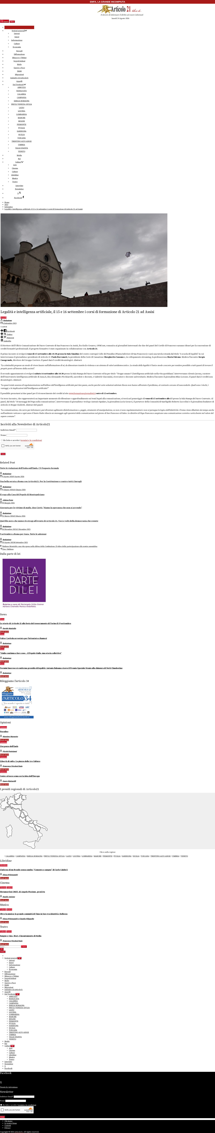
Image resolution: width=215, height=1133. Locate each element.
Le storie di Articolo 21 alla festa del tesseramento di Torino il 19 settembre (35, 623)
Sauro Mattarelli (9, 781)
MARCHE (21, 118)
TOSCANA (21, 138)
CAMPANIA (21, 97)
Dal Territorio (18, 85)
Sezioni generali (18, 31)
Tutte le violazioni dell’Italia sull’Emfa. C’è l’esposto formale (29, 468)
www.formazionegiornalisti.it (82, 393)
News (2, 619)
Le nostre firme (10, 1123)
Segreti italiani (19, 61)
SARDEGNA (21, 131)
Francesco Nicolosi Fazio (12, 766)
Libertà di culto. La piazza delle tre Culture (20, 761)
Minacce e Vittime (19, 58)
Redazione (7, 320)
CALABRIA (21, 94)
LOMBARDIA (21, 114)
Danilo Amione (9, 897)
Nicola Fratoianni (10, 751)
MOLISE (21, 121)
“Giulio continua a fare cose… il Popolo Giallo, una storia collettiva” (30, 653)
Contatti (7, 1125)
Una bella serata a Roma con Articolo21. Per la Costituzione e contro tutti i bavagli (41, 481)
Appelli (19, 81)
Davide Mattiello (9, 628)
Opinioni (3, 727)
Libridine (15, 175)
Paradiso (4, 732)
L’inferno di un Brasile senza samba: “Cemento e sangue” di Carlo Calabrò (34, 870)
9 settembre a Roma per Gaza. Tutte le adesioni (23, 534)
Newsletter (19, 189)
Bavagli (19, 51)
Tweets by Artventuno (9, 1087)
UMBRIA (21, 145)
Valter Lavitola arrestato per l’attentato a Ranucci (23, 638)
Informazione (16, 40)
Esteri (17, 37)
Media (19, 155)
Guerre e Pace (19, 68)
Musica (15, 178)
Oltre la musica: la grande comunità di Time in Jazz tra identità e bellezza (33, 914)
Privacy (7, 1128)
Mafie (19, 64)
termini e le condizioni (31, 440)
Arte (15, 165)
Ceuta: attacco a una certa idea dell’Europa (20, 776)
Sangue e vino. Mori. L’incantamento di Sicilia (20, 936)
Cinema (15, 168)
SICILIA (21, 134)
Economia (17, 47)
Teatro (15, 182)
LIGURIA (21, 111)
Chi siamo (8, 1121)
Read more (4, 632)
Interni (17, 33)
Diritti (19, 71)
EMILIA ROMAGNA (21, 101)
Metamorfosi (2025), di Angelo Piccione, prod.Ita (22, 892)
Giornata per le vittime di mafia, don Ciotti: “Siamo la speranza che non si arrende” (41, 507)
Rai (19, 159)
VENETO (21, 151)
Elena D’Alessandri (10, 875)
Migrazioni (19, 74)
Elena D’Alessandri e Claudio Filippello (18, 919)
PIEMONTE (21, 124)
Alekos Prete (8, 500)
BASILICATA (21, 91)
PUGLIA (21, 128)
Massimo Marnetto (10, 736)
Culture (17, 44)
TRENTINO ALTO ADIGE (22, 141)
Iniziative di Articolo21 (19, 78)
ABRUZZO (21, 87)
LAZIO (21, 108)
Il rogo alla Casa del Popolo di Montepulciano (22, 494)
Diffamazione (19, 54)
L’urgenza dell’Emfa (9, 746)
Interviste (19, 186)
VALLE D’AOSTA (21, 148)
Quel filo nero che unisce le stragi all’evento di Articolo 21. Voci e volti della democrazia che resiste (49, 521)
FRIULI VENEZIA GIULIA (21, 104)
